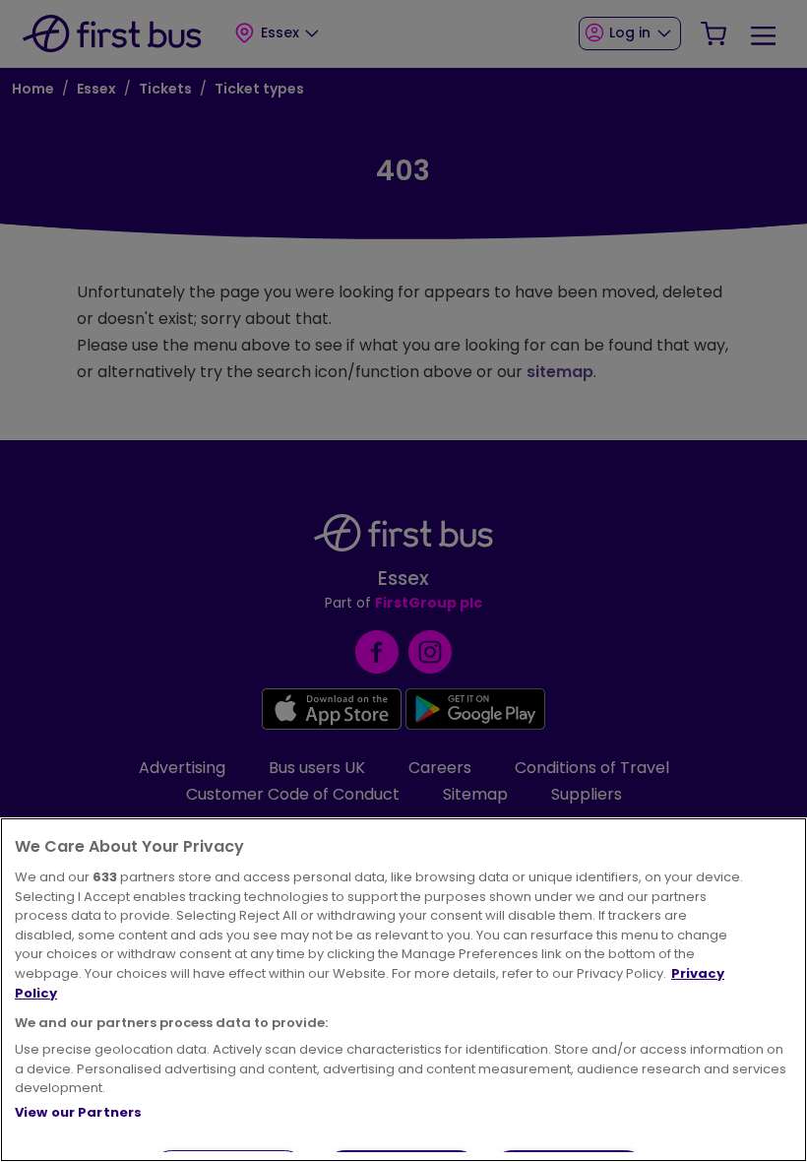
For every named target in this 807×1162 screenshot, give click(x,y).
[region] (403, 989)
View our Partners (78, 1112)
